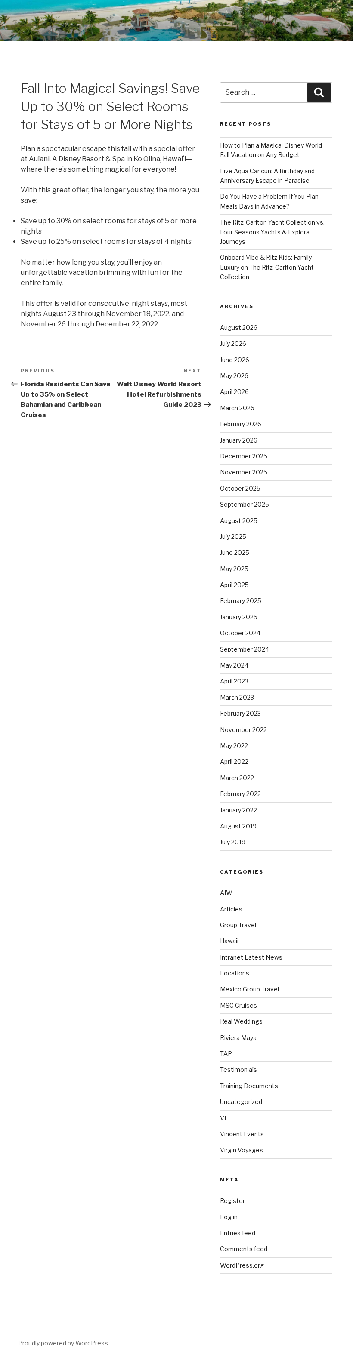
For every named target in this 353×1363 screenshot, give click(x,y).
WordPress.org (242, 1265)
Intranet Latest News (251, 957)
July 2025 (233, 536)
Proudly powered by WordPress (63, 1343)
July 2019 (232, 842)
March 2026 (237, 408)
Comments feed (243, 1248)
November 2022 (243, 729)
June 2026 (234, 359)
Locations (234, 973)
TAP (226, 1053)
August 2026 (238, 327)
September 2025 (244, 504)
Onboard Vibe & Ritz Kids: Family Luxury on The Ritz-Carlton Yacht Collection (267, 267)
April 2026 (234, 391)
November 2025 (243, 472)
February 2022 (240, 793)
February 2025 (240, 600)
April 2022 (234, 761)
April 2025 (234, 584)
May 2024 (234, 665)
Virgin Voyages (241, 1150)
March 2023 (237, 697)
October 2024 (240, 633)
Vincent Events (242, 1134)
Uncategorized (241, 1101)
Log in (229, 1217)
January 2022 (238, 810)
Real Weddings (241, 1021)
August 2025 (238, 520)
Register (232, 1200)
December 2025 (243, 456)
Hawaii (229, 941)
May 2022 (234, 745)
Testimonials (238, 1069)
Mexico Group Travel (249, 989)
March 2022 (237, 777)
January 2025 (238, 617)
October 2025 (240, 488)
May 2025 (234, 568)
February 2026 (240, 424)
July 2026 (233, 343)
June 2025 (234, 552)
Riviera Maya (238, 1037)
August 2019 (238, 826)
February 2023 (240, 713)
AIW (226, 892)
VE (224, 1118)
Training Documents (249, 1085)
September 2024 (244, 649)
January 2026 (238, 440)
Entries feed (237, 1233)
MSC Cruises (238, 1005)
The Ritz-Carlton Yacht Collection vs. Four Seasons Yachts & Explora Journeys (272, 231)
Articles (231, 909)
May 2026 (234, 375)
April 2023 (234, 681)
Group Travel (238, 925)
